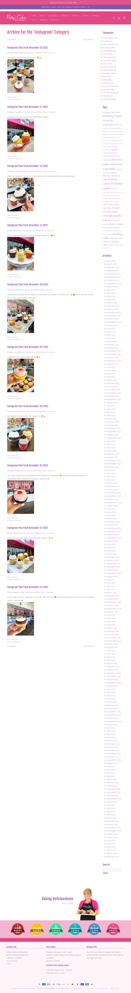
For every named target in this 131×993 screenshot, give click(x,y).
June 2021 (111, 444)
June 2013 (111, 731)
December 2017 (114, 563)
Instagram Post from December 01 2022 (27, 465)
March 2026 (112, 264)
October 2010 (113, 834)
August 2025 (112, 287)
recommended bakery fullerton (111, 230)
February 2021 (113, 454)
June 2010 (111, 844)
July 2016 (111, 615)
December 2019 (114, 493)
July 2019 (111, 509)
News (105, 80)
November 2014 (114, 676)
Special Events (109, 86)
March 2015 (112, 663)
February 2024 (113, 345)
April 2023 (111, 377)
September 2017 (114, 573)
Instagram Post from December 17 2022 (27, 107)
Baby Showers (109, 44)
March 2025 (112, 303)
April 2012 (111, 776)
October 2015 (112, 644)
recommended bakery (111, 228)
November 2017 (114, 567)
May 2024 (111, 335)
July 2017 (111, 580)
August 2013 (112, 724)
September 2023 (114, 361)
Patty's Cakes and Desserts (26, 988)
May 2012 (111, 773)
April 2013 (111, 737)
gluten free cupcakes (109, 195)
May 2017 (111, 586)
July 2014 (111, 689)
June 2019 (111, 512)
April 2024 (111, 338)
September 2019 (114, 502)
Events (106, 64)
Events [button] (85, 16)
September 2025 (114, 283)
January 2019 (112, 525)
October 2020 (113, 467)
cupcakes (114, 150)
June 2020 (111, 473)
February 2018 (113, 557)
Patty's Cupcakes (48, 53)
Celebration (108, 57)
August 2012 (112, 763)
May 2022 (111, 412)
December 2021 (114, 428)
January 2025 (112, 309)
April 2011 (111, 815)
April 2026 (111, 261)
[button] (42, 15)
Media (105, 76)
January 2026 (112, 270)
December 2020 (114, 460)
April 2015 (111, 660)
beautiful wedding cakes (111, 134)
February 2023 (113, 383)
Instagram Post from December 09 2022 (27, 284)
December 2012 (114, 750)
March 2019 (112, 518)
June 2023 (111, 370)
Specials (106, 89)
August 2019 (112, 506)
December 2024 (114, 312)
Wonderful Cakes (113, 245)
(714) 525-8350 (125, 10)
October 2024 (113, 319)
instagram (14, 97)
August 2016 (112, 612)
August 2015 (112, 647)
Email (8, 964)
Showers (106, 83)
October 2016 (113, 605)
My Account (105, 10)
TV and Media (109, 93)
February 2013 (113, 744)
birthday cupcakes (117, 140)
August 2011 (112, 802)
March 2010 (112, 853)
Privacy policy (89, 988)
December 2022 (114, 390)
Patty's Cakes (116, 224)
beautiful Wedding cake (115, 131)
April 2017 (111, 589)
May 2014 (111, 696)
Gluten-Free (108, 67)
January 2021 (112, 457)
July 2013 (111, 728)
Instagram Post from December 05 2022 (27, 347)
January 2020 (112, 489)
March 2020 (112, 483)
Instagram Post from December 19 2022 (27, 47)
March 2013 (112, 741)
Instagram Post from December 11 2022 (27, 225)
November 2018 (114, 531)
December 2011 (113, 789)
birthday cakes (107, 140)
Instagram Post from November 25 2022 (27, 587)
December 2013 (114, 712)
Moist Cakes (108, 204)
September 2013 (114, 721)
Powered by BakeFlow (44, 988)
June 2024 (111, 332)
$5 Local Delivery (95, 10)
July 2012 (111, 766)
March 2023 (112, 380)
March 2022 (112, 419)
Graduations (108, 70)
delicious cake (108, 156)
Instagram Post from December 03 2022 (27, 406)
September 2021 (114, 438)
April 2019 (111, 515)
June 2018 (111, 544)
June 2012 (111, 770)
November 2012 (114, 753)
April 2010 (111, 850)
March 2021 (112, 451)
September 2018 (114, 538)
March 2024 (112, 341)
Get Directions (115, 10)
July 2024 (111, 328)
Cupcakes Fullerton (110, 153)
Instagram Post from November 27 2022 (27, 527)
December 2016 (114, 602)
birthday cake (115, 137)
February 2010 (113, 856)
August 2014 (112, 686)
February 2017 (113, 596)
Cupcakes (107, 60)
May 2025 (111, 296)
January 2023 (112, 386)
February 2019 (113, 522)
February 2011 (113, 821)
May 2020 (111, 477)
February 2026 (113, 267)
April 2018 (111, 551)
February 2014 (113, 705)
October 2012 (112, 757)
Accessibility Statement (63, 988)
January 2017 (112, 599)
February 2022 (113, 422)
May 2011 (111, 811)
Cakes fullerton (114, 143)
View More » (88, 39)
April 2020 (111, 480)
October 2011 (112, 795)
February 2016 (113, 631)
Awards (106, 41)
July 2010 (111, 840)
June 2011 (111, 808)
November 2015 (114, 641)
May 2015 (111, 657)
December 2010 (114, 828)
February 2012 (113, 782)
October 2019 (113, 499)
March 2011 (112, 818)
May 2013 (111, 734)
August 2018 (112, 541)
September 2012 (114, 760)
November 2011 (113, 792)
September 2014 (114, 683)
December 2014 (114, 673)
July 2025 (111, 290)
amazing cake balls (111, 112)
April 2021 (111, 448)
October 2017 (112, 570)
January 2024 (112, 348)
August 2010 (112, 837)
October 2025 (113, 280)
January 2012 (112, 786)
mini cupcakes (114, 201)
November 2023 (114, 354)
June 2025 (111, 293)
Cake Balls (107, 51)
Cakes (105, 54)
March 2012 (112, 779)
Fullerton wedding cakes (117, 192)
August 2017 (112, 576)
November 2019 (114, 496)
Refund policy (78, 988)
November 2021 (114, 431)
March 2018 (112, 554)
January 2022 (112, 425)
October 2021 (112, 435)
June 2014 (111, 692)
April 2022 (111, 415)
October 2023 (113, 357)
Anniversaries (109, 38)
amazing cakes (112, 116)
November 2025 (114, 277)
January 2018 (112, 560)
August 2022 (112, 403)
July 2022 (111, 406)
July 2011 (111, 805)
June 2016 (111, 618)
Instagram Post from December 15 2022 (27, 166)
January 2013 (112, 747)
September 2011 (114, 799)
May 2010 (111, 847)
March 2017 (112, 592)
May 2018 (111, 547)
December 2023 (114, 351)
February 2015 (113, 666)
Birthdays (107, 47)
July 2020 (111, 470)
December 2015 (114, 638)
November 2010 (114, 831)
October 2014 (112, 679)
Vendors (106, 96)
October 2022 (113, 396)
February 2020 (113, 486)
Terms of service (102, 988)
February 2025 (113, 306)
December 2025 (114, 274)
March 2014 (112, 702)
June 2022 (111, 409)
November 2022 (114, 393)
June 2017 (111, 583)
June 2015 (111, 654)
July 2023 (111, 367)
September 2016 (114, 609)
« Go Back (11, 39)
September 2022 (114, 399)
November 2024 (114, 316)
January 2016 (112, 634)
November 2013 (114, 715)
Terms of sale (114, 988)
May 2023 (111, 373)
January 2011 (112, 824)
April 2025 (111, 299)
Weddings (107, 99)
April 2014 (111, 699)
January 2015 (112, 670)
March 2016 (112, 628)
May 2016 (111, 621)
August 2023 (112, 364)
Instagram (17, 99)
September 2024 (114, 322)
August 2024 (112, 325)
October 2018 (113, 534)
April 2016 (111, 625)
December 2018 (114, 528)
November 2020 (114, 464)
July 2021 (111, 441)
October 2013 (112, 718)
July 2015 (111, 650)
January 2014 (112, 708)
